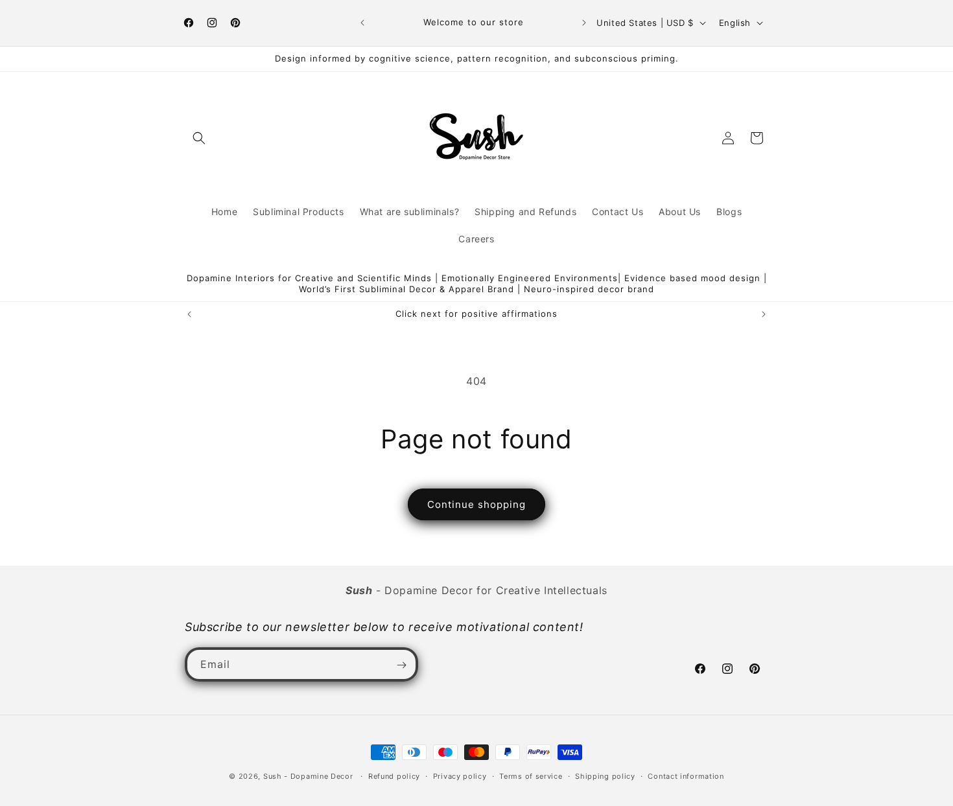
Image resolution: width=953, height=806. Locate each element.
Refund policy (394, 775)
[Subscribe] (401, 665)
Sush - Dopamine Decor (308, 776)
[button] (199, 138)
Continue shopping (476, 504)
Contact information (686, 775)
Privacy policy (460, 775)
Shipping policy (605, 775)
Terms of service (530, 775)
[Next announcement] (584, 22)
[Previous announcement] (362, 22)
